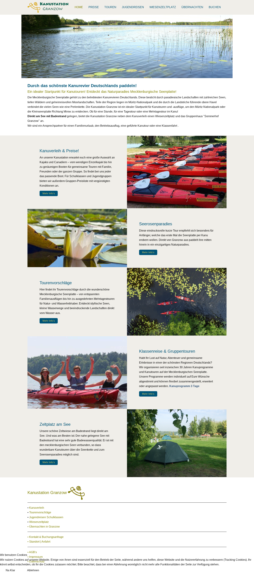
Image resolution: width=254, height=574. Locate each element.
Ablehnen (33, 570)
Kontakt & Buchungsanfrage (46, 536)
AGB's (33, 552)
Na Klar (10, 570)
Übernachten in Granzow (44, 526)
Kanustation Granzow (47, 492)
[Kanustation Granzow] (48, 7)
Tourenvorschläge (40, 512)
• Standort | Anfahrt (38, 541)
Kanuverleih (36, 507)
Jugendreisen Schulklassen (46, 517)
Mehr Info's (49, 193)
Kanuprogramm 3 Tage (184, 386)
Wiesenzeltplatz (39, 521)
